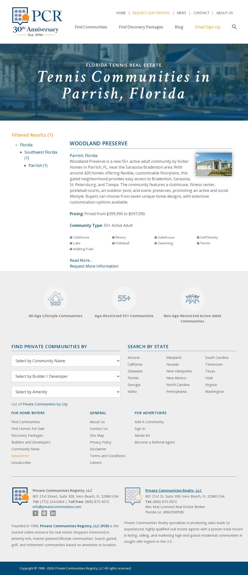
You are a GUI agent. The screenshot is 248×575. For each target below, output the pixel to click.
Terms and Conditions (107, 455)
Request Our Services (151, 12)
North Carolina (178, 384)
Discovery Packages (27, 435)
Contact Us (99, 428)
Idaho (132, 391)
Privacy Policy (100, 442)
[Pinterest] (44, 513)
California (135, 364)
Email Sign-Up (207, 27)
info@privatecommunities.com (57, 506)
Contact (201, 12)
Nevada (172, 364)
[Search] (233, 27)
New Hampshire (179, 371)
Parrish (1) (38, 165)
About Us (225, 12)
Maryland (173, 357)
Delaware (135, 371)
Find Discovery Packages (141, 27)
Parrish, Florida (83, 155)
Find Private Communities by (49, 346)
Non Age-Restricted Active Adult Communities (192, 318)
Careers (96, 462)
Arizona (134, 357)
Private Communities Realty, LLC (173, 490)
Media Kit (142, 435)
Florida (26, 145)
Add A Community (149, 421)
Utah (209, 378)
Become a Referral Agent (155, 442)
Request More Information (94, 266)
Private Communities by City (45, 404)
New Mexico (176, 378)
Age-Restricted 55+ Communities (124, 305)
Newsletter (20, 455)
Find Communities (91, 27)
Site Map (97, 435)
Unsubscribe (21, 462)
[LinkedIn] (53, 513)
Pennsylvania (176, 391)
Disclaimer (98, 449)
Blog (179, 27)
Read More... (81, 260)
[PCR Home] (22, 496)
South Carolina (216, 357)
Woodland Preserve (99, 143)
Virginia (211, 384)
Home (121, 12)
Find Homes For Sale (28, 428)
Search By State (148, 346)
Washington (214, 391)
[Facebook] (35, 513)
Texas (210, 371)
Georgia (134, 384)
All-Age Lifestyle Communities (55, 315)
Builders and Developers (30, 442)
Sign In (140, 428)
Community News (25, 449)
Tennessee (214, 364)
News (181, 12)
